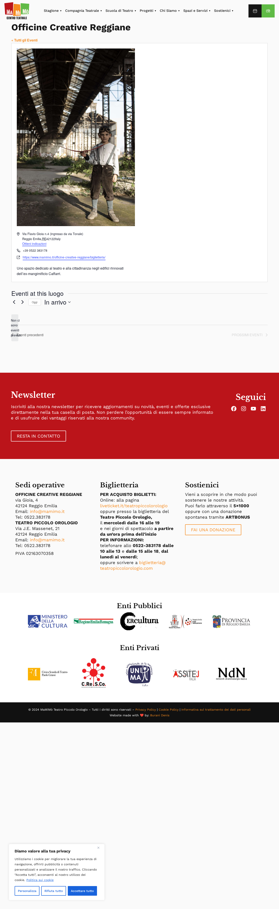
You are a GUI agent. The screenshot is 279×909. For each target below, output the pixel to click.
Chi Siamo (168, 11)
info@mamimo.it (47, 511)
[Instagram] (243, 408)
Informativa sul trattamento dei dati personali (216, 709)
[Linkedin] (263, 408)
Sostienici (222, 11)
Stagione (51, 11)
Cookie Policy (169, 709)
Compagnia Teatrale (82, 11)
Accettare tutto (82, 891)
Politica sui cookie (40, 880)
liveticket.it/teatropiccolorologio (134, 505)
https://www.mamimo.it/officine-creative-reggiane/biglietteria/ (64, 257)
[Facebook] (233, 408)
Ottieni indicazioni (34, 243)
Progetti (146, 11)
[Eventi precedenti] (14, 302)
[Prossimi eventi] (22, 302)
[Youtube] (253, 408)
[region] (57, 872)
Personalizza (27, 891)
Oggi (34, 302)
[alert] (14, 327)
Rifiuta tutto (53, 891)
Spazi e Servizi (195, 11)
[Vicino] (100, 847)
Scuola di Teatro (119, 11)
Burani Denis (159, 715)
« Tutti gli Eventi (24, 40)
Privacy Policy (145, 709)
